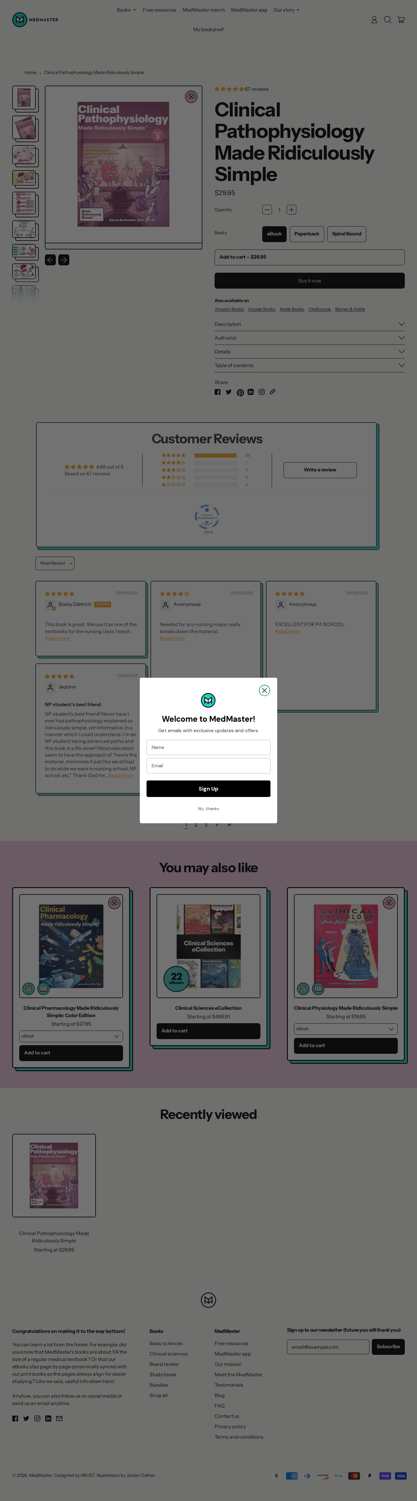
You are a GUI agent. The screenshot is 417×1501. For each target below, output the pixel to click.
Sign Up (208, 788)
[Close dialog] (264, 690)
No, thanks (208, 808)
